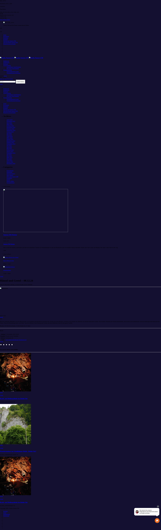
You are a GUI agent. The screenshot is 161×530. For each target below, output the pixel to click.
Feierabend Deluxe (7, 270)
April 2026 (9, 119)
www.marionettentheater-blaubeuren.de (16, 340)
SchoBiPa (9, 178)
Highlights (9, 172)
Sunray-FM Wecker (10, 235)
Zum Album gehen (5, 19)
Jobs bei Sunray (11, 173)
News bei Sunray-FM (12, 176)
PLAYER (6, 79)
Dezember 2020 (11, 163)
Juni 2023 (9, 147)
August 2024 (10, 132)
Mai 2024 (9, 135)
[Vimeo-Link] (21, 58)
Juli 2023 (9, 145)
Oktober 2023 (10, 142)
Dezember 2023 (11, 141)
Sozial (8, 179)
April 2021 (9, 160)
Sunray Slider (10, 181)
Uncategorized (10, 182)
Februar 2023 (10, 150)
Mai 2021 (9, 159)
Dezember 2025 (11, 121)
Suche (20, 81)
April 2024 (9, 136)
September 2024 (11, 130)
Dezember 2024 (11, 127)
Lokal (1, 276)
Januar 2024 (10, 139)
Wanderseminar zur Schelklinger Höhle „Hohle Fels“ (18, 451)
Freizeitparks (10, 170)
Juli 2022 (9, 154)
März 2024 (9, 138)
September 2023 (11, 144)
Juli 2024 (9, 133)
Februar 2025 (10, 126)
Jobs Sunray (10, 175)
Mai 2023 (9, 148)
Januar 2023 (10, 151)
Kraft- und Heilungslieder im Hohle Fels (14, 398)
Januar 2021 (10, 162)
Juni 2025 (9, 122)
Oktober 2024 (10, 129)
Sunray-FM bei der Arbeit (8, 260)
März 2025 (9, 124)
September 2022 (11, 153)
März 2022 (9, 157)
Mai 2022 (9, 156)
